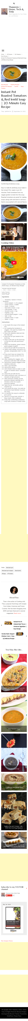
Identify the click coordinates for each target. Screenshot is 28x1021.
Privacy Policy (17, 1016)
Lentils (16, 86)
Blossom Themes (14, 1014)
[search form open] (14, 3)
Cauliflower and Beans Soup (14, 787)
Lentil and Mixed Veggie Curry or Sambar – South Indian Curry (14, 689)
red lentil (18, 570)
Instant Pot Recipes (6, 86)
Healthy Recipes (15, 84)
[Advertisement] (14, 34)
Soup (22, 86)
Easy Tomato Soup (14, 729)
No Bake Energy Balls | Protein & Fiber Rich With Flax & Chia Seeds (14, 845)
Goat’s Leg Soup (14, 769)
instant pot (10, 567)
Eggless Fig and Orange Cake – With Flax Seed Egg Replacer (14, 827)
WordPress (10, 1016)
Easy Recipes (4, 84)
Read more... (17, 613)
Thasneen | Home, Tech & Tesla (16, 9)
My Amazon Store (7, 941)
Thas (2, 111)
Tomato (3, 88)
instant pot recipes (8, 570)
